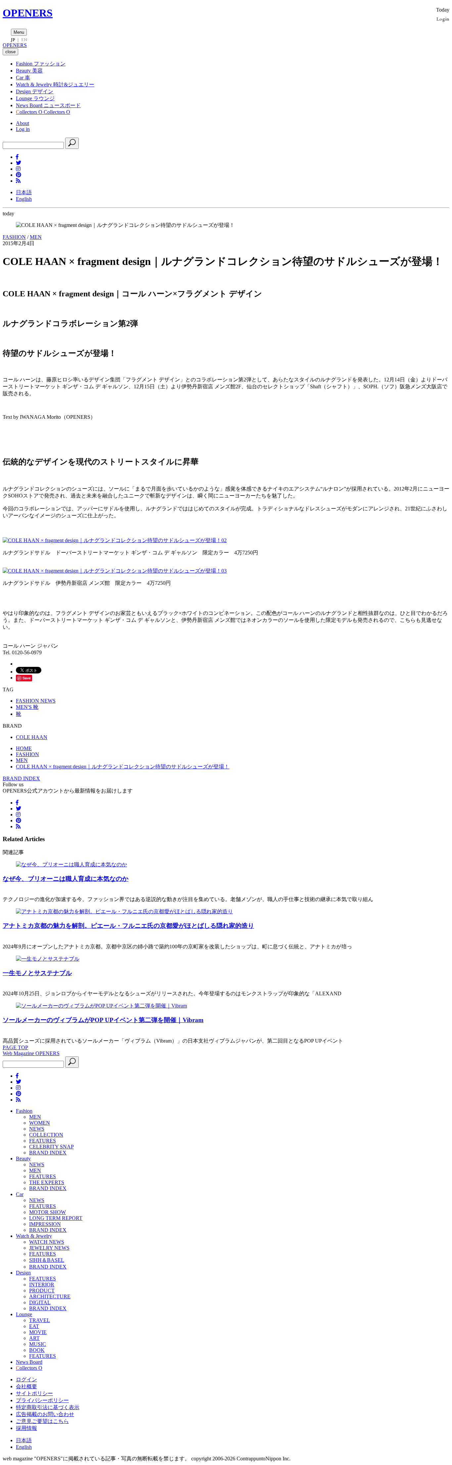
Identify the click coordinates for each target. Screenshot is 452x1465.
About (22, 123)
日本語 (24, 192)
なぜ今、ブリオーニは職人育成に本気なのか (65, 878)
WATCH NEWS (46, 1242)
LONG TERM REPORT (55, 1218)
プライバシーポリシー (42, 1400)
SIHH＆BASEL (46, 1260)
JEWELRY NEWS (49, 1248)
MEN (36, 237)
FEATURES (42, 1140)
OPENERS (28, 13)
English (24, 199)
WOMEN (39, 1123)
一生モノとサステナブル (37, 972)
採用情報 (26, 1428)
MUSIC (37, 1344)
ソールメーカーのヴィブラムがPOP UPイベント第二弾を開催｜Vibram (103, 1019)
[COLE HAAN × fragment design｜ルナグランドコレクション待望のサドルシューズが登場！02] (115, 540)
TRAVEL (39, 1320)
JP (13, 39)
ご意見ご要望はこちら (42, 1421)
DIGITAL (40, 1302)
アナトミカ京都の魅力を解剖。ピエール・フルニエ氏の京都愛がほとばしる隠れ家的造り (128, 925)
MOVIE (38, 1332)
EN (24, 39)
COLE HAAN (31, 737)
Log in (23, 129)
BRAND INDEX (21, 778)
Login (442, 19)
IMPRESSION (45, 1224)
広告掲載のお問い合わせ (45, 1414)
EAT (34, 1326)
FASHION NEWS (36, 701)
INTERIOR (41, 1284)
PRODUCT (42, 1290)
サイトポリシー (34, 1393)
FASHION (14, 237)
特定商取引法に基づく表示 (47, 1407)
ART (34, 1338)
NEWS (36, 1129)
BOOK (37, 1350)
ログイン (26, 1379)
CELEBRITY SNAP (51, 1146)
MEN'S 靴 (27, 707)
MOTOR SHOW (47, 1212)
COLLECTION (46, 1135)
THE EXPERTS (46, 1182)
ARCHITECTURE (49, 1296)
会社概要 (26, 1386)
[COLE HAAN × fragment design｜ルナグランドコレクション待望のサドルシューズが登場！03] (115, 571)
